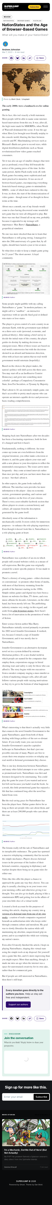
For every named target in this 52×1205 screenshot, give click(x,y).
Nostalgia (37, 20)
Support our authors (18, 1004)
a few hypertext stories (23, 610)
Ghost (22, 1185)
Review (7, 17)
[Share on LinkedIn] (23, 58)
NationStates (8, 20)
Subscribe (34, 7)
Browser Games (23, 20)
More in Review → (42, 1115)
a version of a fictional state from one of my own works (24, 914)
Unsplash (26, 99)
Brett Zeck (15, 99)
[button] (45, 6)
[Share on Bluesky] (17, 58)
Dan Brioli (38, 1185)
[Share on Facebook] (11, 58)
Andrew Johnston (11, 49)
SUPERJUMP (22, 1181)
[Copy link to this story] (29, 58)
